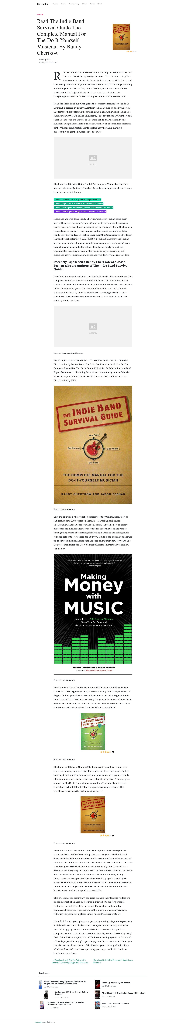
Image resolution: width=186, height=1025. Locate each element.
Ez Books (38, 1022)
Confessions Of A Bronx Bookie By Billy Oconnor (71, 993)
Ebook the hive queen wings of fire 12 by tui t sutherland (80, 211)
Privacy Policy (74, 4)
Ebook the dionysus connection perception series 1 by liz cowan (83, 207)
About (84, 4)
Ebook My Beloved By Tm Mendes (116, 982)
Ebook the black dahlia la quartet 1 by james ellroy (77, 199)
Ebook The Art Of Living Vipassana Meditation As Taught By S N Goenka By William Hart (65, 982)
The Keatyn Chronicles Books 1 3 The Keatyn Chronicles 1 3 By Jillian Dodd (65, 1003)
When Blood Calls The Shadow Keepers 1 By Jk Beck (123, 993)
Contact (55, 4)
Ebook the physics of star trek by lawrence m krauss (78, 203)
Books (92, 4)
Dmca (63, 4)
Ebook (99, 4)
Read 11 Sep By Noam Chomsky (115, 1003)
